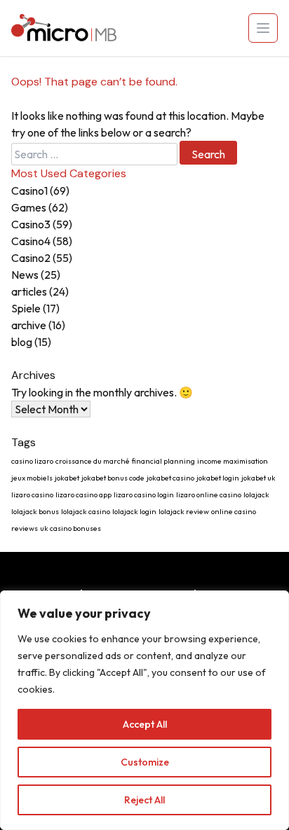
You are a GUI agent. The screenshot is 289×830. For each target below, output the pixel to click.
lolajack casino (85, 511)
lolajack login (134, 511)
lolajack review (184, 511)
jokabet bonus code (112, 478)
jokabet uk (258, 478)
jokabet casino (170, 478)
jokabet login (217, 478)
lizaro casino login (144, 494)
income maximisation (232, 461)
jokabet (67, 478)
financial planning (163, 461)
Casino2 (31, 258)
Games (28, 207)
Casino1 (29, 191)
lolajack (256, 494)
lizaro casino (32, 494)
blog (21, 342)
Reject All (144, 800)
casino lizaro (32, 461)
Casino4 (31, 241)
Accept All (145, 724)
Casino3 (31, 224)
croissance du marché (92, 461)
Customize (145, 762)
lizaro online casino (208, 494)
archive (28, 325)
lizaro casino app (83, 494)
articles (29, 291)
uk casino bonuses (70, 528)
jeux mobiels (32, 478)
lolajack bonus (35, 511)
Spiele (26, 308)
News (25, 275)
